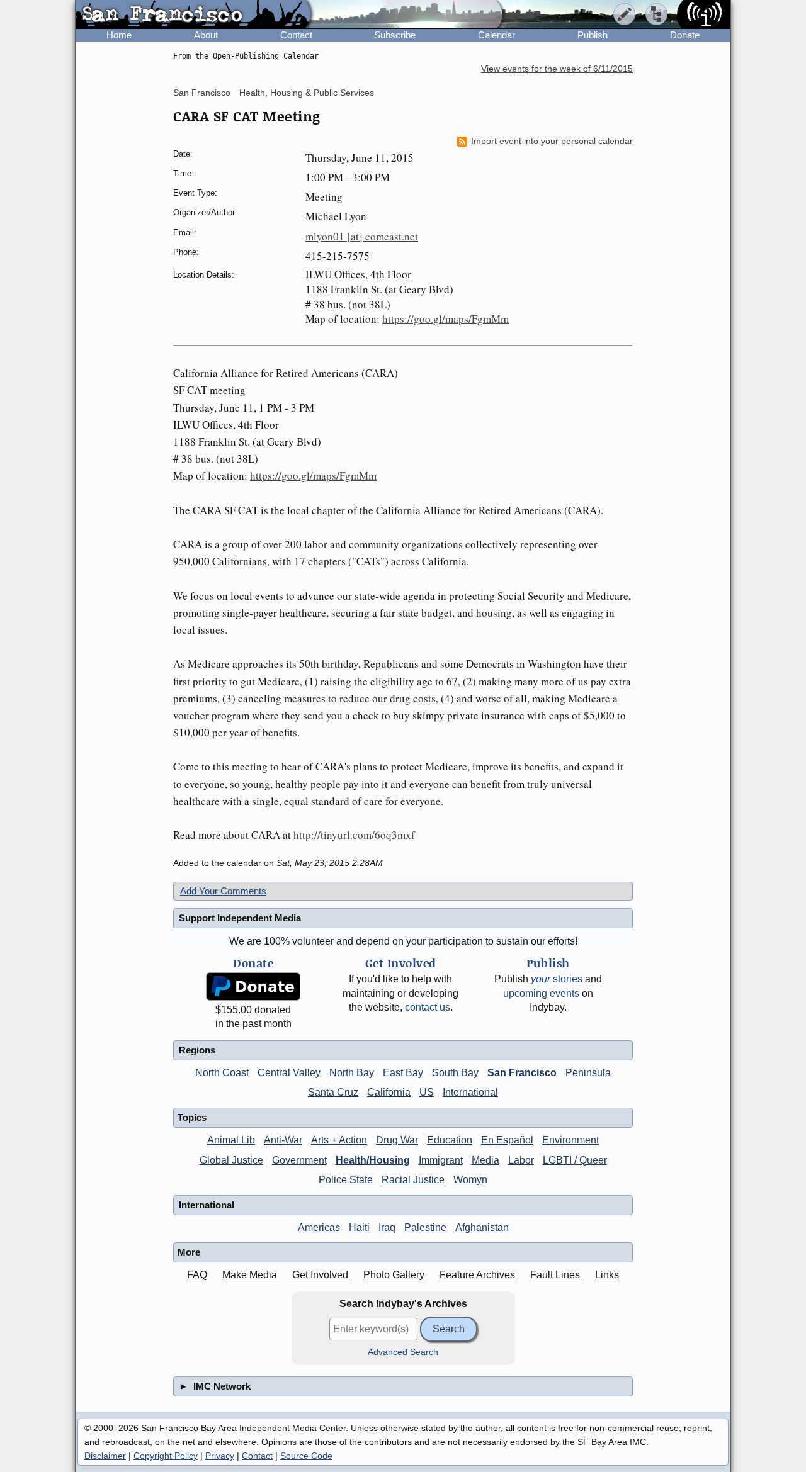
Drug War (397, 1140)
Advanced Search (403, 1352)
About (206, 35)
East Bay (403, 1072)
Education (449, 1140)
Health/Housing (373, 1160)
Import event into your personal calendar (552, 141)
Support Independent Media (240, 918)
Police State (346, 1179)
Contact (296, 35)
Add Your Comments (223, 890)
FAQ (197, 1274)
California (389, 1092)
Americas (319, 1227)
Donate (685, 35)
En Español (507, 1140)
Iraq (386, 1227)
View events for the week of (557, 69)
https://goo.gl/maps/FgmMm (445, 319)
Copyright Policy (165, 1456)
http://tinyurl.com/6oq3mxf (354, 835)
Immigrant (441, 1160)
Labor (521, 1160)
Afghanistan (482, 1227)
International (470, 1092)
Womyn (470, 1179)
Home (119, 35)
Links (607, 1274)
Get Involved (320, 1274)
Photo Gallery (393, 1274)
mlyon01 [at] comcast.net (361, 236)
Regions (197, 1050)
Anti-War (283, 1140)
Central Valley (289, 1072)
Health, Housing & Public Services (306, 92)
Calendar (496, 35)
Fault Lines (555, 1274)
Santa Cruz (333, 1092)
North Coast (222, 1072)
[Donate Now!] (253, 986)
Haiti (359, 1227)
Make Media (249, 1274)
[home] (193, 15)
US (426, 1092)
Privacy (219, 1456)
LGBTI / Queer (575, 1160)
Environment (570, 1140)
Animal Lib (231, 1140)
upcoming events (541, 993)
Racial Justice (413, 1179)
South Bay (455, 1072)
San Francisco (201, 92)
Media (485, 1160)
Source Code (306, 1456)
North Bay (351, 1072)
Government (299, 1160)
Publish (592, 35)
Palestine (425, 1227)
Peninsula (588, 1072)
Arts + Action (339, 1140)
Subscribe (395, 35)
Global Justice (231, 1160)
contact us (427, 1007)
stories (556, 979)
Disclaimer (105, 1456)
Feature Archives (477, 1274)
